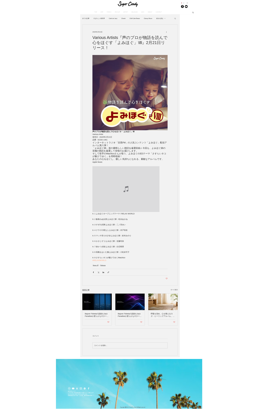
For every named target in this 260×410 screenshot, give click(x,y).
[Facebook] (182, 6)
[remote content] (130, 189)
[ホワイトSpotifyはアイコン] (84, 388)
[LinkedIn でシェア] (103, 272)
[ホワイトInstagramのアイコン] (80, 388)
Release (103, 265)
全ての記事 (85, 18)
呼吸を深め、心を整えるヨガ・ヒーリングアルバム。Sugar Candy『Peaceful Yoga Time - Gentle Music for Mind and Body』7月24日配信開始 (163, 315)
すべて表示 (174, 290)
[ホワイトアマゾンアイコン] (77, 388)
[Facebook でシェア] (93, 272)
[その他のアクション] (166, 32)
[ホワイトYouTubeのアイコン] (73, 388)
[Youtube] (186, 6)
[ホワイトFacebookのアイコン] (88, 388)
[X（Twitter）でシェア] (98, 272)
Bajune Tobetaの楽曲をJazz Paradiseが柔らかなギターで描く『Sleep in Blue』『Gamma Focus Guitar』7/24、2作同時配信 (96, 315)
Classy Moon (148, 18)
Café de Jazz (113, 18)
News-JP (96, 265)
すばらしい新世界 (99, 18)
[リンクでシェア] (108, 272)
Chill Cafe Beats (135, 18)
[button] (175, 18)
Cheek (123, 18)
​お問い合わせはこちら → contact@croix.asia (79, 409)
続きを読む (159, 18)
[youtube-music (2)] (69, 388)
